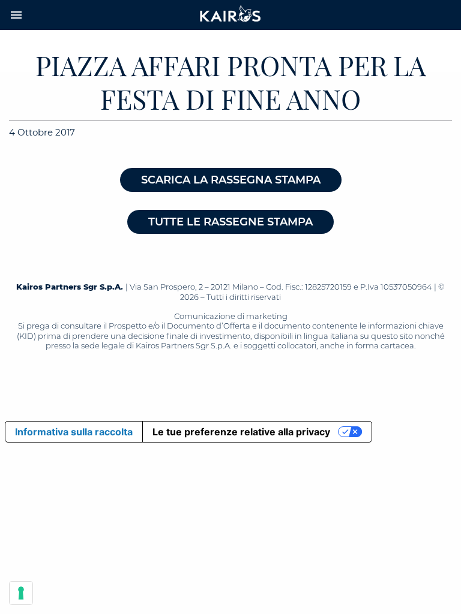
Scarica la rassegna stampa (231, 179)
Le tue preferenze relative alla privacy (241, 432)
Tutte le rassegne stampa (230, 221)
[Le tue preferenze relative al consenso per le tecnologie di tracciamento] (21, 593)
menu (16, 15)
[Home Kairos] (230, 15)
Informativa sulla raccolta (74, 432)
